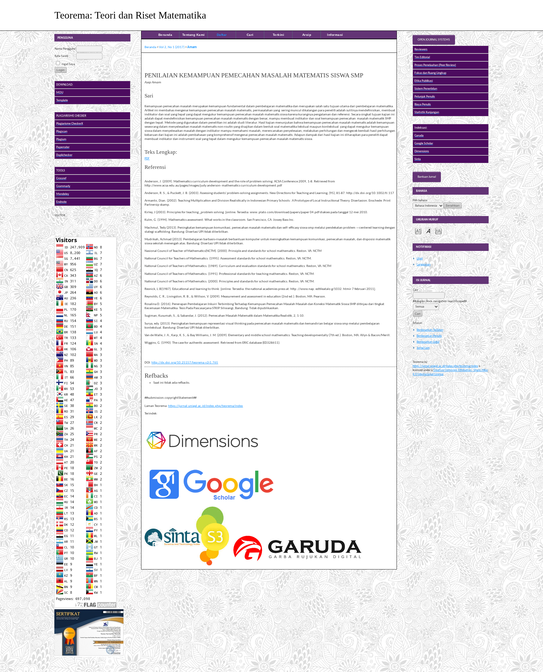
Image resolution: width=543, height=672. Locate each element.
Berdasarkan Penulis (429, 336)
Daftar (222, 34)
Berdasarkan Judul (428, 342)
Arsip (306, 34)
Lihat (420, 258)
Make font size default (428, 230)
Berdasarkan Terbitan (430, 330)
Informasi (335, 34)
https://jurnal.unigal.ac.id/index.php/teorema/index (445, 366)
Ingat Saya (68, 64)
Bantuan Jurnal (427, 177)
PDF (147, 158)
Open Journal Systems (434, 39)
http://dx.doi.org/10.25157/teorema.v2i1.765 (184, 362)
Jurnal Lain (423, 348)
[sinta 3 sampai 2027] (88, 656)
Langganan (424, 264)
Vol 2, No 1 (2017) (171, 47)
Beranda (165, 34)
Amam (192, 47)
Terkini (278, 34)
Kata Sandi (61, 56)
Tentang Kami (193, 34)
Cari (250, 34)
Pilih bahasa (420, 200)
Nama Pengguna (65, 49)
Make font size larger (438, 230)
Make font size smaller (418, 230)
